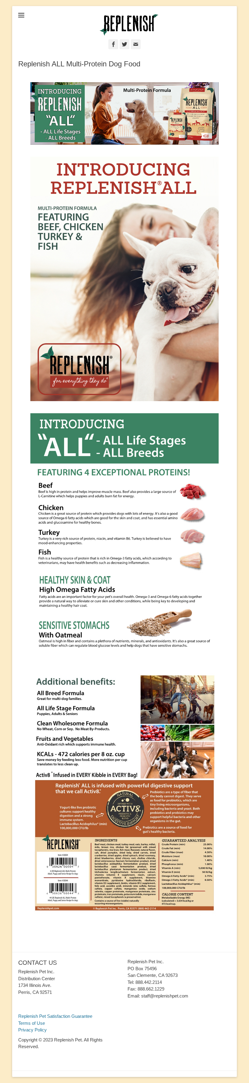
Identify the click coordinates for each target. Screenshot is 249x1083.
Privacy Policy (32, 1029)
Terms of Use (31, 1023)
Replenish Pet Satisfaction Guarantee (55, 1016)
